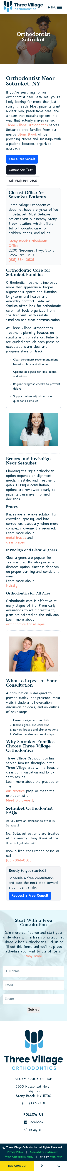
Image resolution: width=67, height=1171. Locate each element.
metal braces (16, 538)
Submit (33, 1010)
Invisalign (12, 586)
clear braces (15, 542)
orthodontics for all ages (25, 624)
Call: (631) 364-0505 (23, 181)
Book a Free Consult (22, 159)
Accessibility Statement (44, 1152)
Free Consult (17, 1166)
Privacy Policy (15, 1152)
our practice (15, 791)
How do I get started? (21, 843)
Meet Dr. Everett (19, 800)
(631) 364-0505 (21, 260)
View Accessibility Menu (19, 1157)
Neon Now (56, 1157)
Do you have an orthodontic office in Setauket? (30, 823)
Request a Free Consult (30, 896)
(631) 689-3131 (33, 1103)
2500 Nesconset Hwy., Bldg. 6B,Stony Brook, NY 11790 (34, 1091)
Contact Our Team (21, 169)
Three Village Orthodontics (27, 125)
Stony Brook (27, 134)
